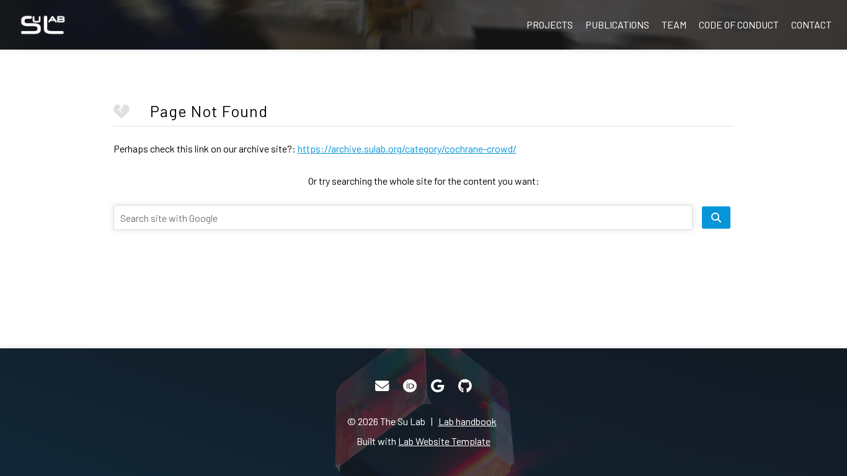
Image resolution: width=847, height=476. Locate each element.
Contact (811, 24)
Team (674, 24)
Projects (549, 24)
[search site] (716, 217)
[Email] (382, 386)
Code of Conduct (739, 24)
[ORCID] (410, 386)
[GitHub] (465, 386)
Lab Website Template (444, 441)
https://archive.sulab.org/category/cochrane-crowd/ (407, 148)
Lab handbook (467, 421)
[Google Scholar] (437, 386)
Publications (617, 24)
